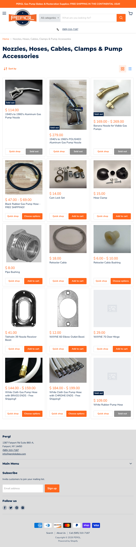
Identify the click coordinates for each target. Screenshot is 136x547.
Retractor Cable (58, 262)
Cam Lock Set (57, 197)
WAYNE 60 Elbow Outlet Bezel (66, 336)
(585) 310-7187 (70, 29)
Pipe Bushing (12, 272)
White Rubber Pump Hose (108, 404)
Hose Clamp (100, 197)
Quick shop (14, 151)
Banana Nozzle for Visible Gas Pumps (110, 127)
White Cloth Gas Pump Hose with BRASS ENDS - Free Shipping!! (21, 395)
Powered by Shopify (68, 541)
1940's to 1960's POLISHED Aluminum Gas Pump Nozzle (65, 140)
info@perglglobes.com (14, 453)
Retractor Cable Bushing (107, 262)
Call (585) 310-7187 (79, 533)
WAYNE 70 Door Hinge (107, 336)
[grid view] (122, 68)
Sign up (52, 488)
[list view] (130, 68)
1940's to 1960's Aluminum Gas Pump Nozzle (23, 116)
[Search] (121, 18)
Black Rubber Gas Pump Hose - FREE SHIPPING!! (22, 205)
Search (49, 533)
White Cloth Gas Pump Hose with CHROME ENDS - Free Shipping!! (65, 395)
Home (5, 39)
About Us (61, 533)
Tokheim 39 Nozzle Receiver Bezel (20, 338)
